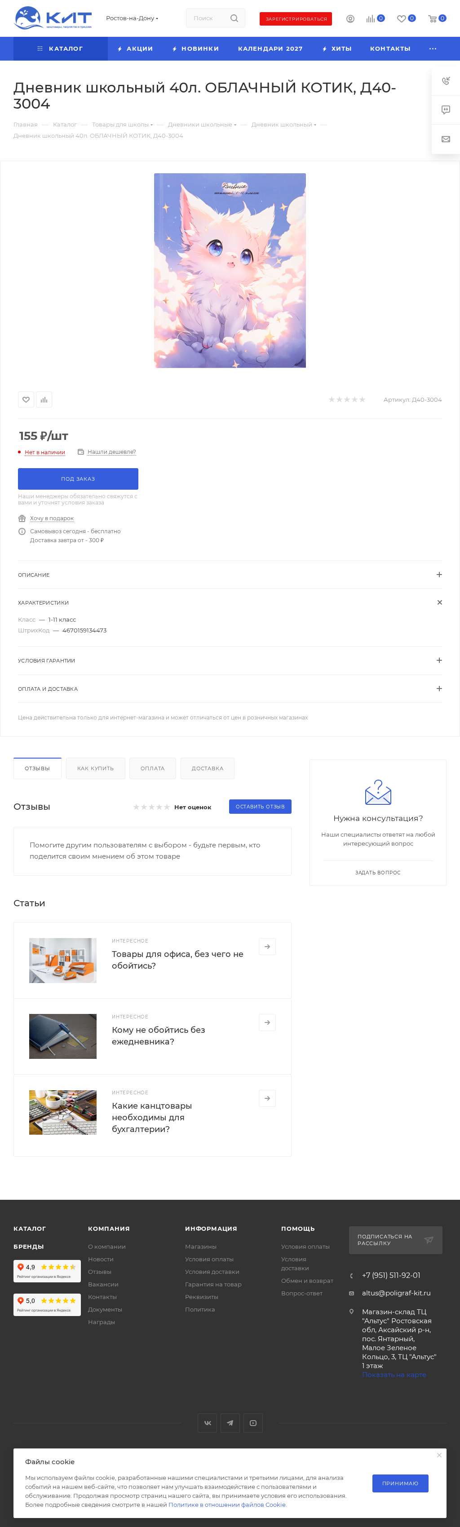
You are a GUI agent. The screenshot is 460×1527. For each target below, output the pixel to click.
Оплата (153, 768)
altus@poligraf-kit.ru (396, 1293)
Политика (200, 1309)
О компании (107, 1246)
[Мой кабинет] (350, 20)
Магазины (201, 1246)
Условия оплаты (209, 1259)
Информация (211, 1228)
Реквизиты (201, 1296)
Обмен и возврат (307, 1280)
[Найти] (234, 18)
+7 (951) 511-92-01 (391, 1275)
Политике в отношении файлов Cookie (227, 1504)
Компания (109, 1228)
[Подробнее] (267, 946)
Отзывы (37, 768)
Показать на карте (394, 1374)
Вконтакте (207, 1423)
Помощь (298, 1228)
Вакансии (103, 1284)
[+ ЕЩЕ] (433, 49)
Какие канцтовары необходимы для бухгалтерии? (152, 1117)
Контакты (102, 1296)
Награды (101, 1321)
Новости (101, 1259)
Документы (105, 1309)
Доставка (207, 768)
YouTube (253, 1423)
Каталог (29, 1228)
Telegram (230, 1423)
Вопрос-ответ (302, 1293)
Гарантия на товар (213, 1284)
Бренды (28, 1246)
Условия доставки (212, 1271)
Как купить (95, 768)
